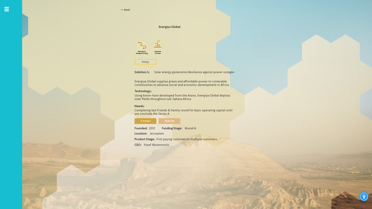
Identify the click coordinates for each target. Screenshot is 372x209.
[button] (7, 9)
